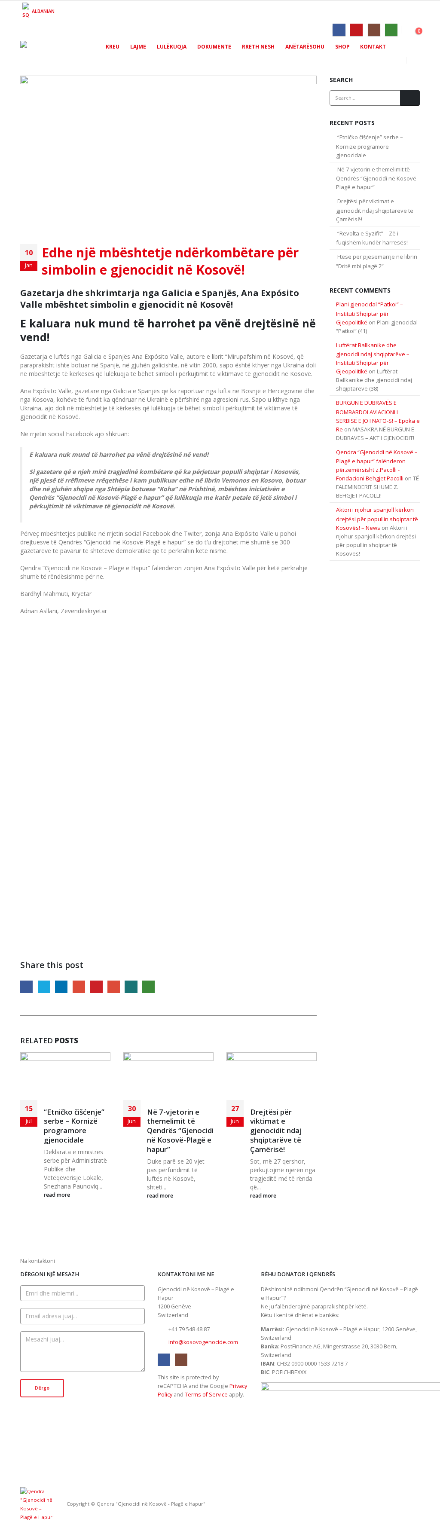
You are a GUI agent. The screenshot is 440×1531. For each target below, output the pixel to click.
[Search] (410, 98)
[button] (413, 60)
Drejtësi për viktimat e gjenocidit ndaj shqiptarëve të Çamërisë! (276, 1130)
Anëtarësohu (304, 46)
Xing (131, 987)
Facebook (26, 987)
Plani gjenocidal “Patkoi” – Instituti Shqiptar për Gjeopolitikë (369, 313)
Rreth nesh (258, 46)
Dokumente (214, 46)
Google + (79, 987)
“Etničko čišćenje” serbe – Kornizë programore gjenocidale (74, 1126)
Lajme (138, 46)
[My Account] (413, 29)
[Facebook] (339, 30)
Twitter (44, 987)
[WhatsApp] (391, 30)
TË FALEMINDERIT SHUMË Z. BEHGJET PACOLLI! (377, 486)
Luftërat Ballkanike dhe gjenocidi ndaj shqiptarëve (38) (374, 379)
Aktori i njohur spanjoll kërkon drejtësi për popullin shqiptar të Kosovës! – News (377, 519)
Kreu (112, 46)
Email (113, 987)
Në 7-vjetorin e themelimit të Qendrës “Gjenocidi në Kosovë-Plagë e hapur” (180, 1130)
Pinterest (96, 987)
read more (57, 1194)
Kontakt (373, 46)
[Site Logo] (56, 52)
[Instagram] (374, 30)
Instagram (181, 1360)
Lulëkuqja (171, 46)
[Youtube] (356, 30)
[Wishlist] (405, 29)
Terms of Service (206, 1394)
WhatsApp (148, 987)
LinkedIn (61, 987)
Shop (342, 46)
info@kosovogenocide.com (203, 1342)
